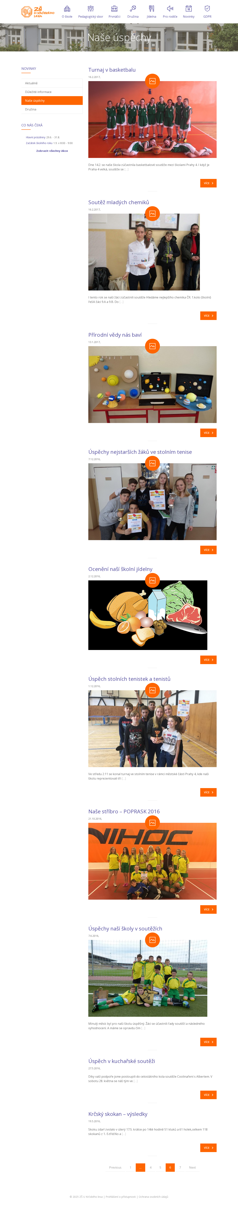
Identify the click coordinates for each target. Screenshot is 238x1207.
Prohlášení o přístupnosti (121, 1196)
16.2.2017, (94, 77)
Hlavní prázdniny (35, 137)
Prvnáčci (114, 16)
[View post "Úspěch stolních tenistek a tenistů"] (152, 728)
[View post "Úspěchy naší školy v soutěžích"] (152, 978)
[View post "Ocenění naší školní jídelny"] (152, 615)
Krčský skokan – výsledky (117, 1113)
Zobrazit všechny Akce (52, 151)
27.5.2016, (94, 1068)
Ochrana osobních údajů (153, 1196)
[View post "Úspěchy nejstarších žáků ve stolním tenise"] (152, 501)
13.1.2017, (94, 342)
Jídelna (151, 16)
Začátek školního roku (39, 143)
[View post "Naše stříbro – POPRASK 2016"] (152, 861)
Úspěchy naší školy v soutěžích (125, 928)
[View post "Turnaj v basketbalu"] (152, 119)
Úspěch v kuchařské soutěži (121, 1060)
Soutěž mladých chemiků (118, 202)
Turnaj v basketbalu (112, 69)
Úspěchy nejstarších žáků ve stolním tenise (140, 451)
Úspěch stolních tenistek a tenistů (129, 678)
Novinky (188, 16)
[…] (126, 169)
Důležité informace (38, 92)
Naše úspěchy (35, 101)
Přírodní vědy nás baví (115, 334)
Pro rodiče (170, 16)
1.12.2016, (94, 686)
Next (192, 1167)
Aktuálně (31, 83)
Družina (133, 16)
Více (207, 183)
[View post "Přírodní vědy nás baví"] (152, 384)
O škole (67, 16)
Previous (115, 1167)
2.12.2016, (94, 576)
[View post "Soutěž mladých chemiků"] (152, 252)
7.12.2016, (94, 459)
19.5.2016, (94, 1121)
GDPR (207, 16)
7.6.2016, (93, 935)
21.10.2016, (95, 818)
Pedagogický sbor (90, 16)
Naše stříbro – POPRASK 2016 (124, 811)
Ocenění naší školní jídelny (120, 568)
